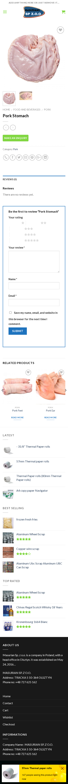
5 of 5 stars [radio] (17, 240)
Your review (17, 247)
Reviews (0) (10, 179)
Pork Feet (17, 410)
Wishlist (8, 717)
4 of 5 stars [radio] (17, 234)
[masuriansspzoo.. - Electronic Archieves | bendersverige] (34, 11)
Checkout (9, 724)
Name (13, 279)
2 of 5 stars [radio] (33, 222)
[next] (59, 57)
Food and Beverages (26, 109)
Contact (8, 703)
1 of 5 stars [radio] (14, 222)
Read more (17, 417)
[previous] (8, 57)
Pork (47, 109)
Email (13, 295)
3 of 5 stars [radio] (17, 228)
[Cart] (63, 12)
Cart (5, 710)
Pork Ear (50, 410)
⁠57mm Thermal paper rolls (37, 768)
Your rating (16, 217)
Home (6, 109)
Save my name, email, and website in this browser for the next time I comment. (33, 318)
